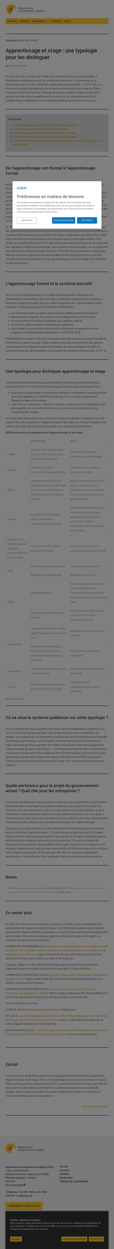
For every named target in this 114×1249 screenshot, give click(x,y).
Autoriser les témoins (64, 220)
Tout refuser (87, 220)
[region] (57, 205)
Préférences (27, 220)
